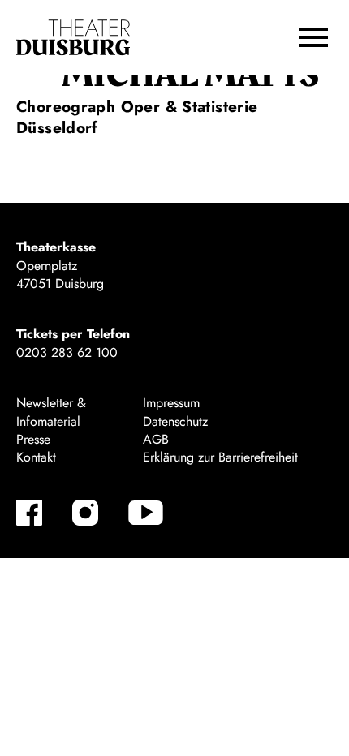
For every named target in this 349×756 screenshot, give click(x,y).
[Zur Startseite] (73, 37)
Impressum (171, 402)
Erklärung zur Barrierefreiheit (220, 457)
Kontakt (36, 457)
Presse (33, 439)
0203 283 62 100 (67, 352)
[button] (313, 37)
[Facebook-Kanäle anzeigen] (29, 513)
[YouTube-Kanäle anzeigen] (145, 513)
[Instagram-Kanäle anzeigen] (85, 513)
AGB (156, 439)
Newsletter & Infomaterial (51, 411)
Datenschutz (175, 421)
